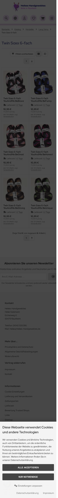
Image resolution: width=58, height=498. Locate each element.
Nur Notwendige (28, 477)
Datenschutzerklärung (27, 493)
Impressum (48, 493)
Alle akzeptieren (28, 467)
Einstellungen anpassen (29, 485)
